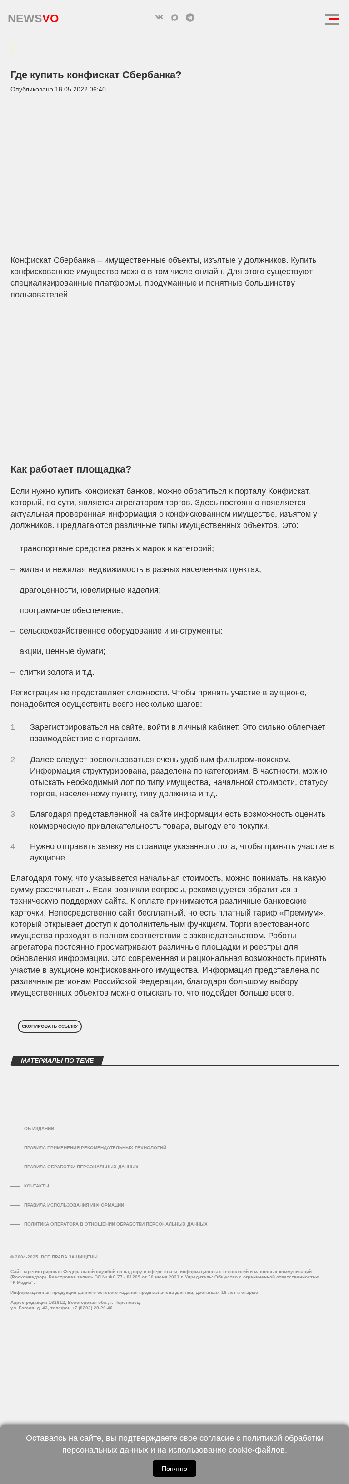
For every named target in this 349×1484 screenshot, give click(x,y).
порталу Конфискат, (272, 491)
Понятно (174, 1468)
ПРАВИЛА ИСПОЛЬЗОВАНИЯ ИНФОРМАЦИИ (74, 1204)
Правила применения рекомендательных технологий (95, 1147)
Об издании (39, 1128)
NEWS (33, 16)
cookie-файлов (257, 1449)
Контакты (36, 1185)
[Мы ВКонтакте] (159, 17)
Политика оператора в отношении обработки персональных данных (116, 1224)
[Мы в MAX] (174, 17)
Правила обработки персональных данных (81, 1166)
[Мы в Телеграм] (190, 17)
